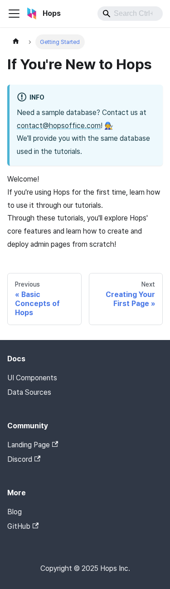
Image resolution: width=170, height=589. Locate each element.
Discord (19, 459)
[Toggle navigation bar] (14, 13)
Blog (14, 512)
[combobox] (130, 13)
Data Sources (29, 392)
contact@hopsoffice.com (59, 125)
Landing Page (28, 445)
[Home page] (15, 41)
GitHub (18, 526)
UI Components (32, 378)
